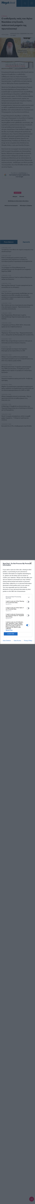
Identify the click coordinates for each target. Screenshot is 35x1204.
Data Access (17, 640)
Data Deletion (7, 640)
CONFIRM (10, 634)
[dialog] (17, 602)
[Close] (31, 563)
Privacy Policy (28, 640)
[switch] (27, 602)
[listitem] (17, 597)
